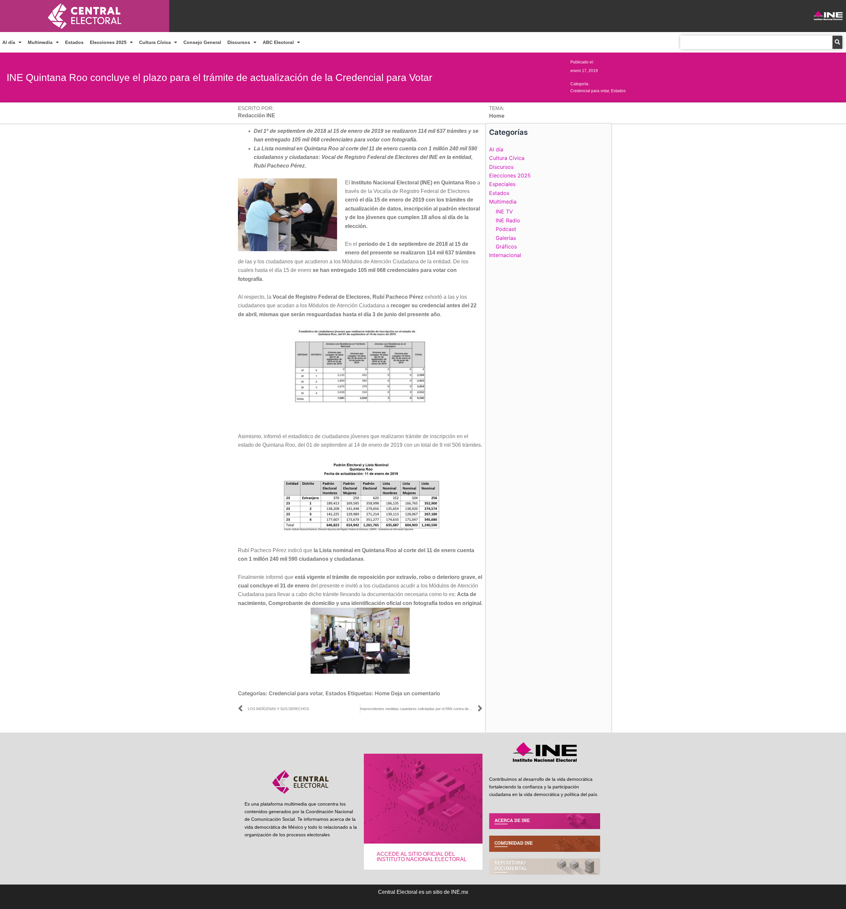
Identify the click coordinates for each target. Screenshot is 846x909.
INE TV (504, 211)
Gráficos (506, 246)
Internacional (505, 255)
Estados (74, 42)
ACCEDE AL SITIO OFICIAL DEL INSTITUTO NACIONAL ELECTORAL (422, 856)
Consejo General (202, 42)
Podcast (506, 229)
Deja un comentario (415, 693)
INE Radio (508, 220)
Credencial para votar (589, 91)
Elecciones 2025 (108, 42)
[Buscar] (837, 42)
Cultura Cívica (155, 42)
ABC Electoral (278, 42)
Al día (8, 42)
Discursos (238, 42)
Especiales (502, 184)
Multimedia (40, 42)
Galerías (506, 238)
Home (382, 693)
